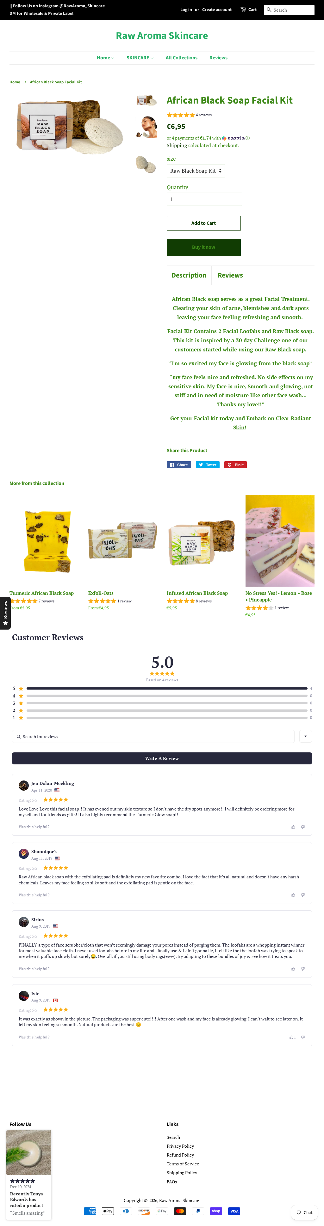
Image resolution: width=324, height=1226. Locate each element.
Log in (186, 10)
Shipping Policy (182, 1172)
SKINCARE (138, 57)
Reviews (218, 57)
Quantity (177, 187)
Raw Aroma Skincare (162, 36)
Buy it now (203, 247)
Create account (217, 10)
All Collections (181, 57)
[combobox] (305, 736)
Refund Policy (180, 1155)
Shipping (177, 145)
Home (104, 57)
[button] (189, 116)
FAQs (172, 1182)
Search (173, 1137)
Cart (252, 10)
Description (189, 275)
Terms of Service (183, 1164)
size (171, 158)
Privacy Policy (180, 1146)
